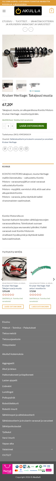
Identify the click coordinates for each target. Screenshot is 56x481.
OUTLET (6, 454)
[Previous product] (31, 29)
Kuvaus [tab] (6, 166)
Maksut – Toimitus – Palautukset (19, 327)
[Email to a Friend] (15, 148)
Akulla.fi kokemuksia (12, 353)
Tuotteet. (21, 21)
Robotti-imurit (9, 409)
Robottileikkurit (10, 403)
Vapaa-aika (8, 443)
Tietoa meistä (9, 333)
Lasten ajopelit (9, 380)
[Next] (49, 56)
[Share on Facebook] (10, 148)
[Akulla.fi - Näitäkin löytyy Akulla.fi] (28, 11)
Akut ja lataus (9, 368)
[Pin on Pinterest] (21, 148)
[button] (4, 11)
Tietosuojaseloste (11, 339)
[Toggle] (52, 449)
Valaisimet (7, 449)
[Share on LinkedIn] (26, 148)
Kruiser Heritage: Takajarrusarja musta (12, 287)
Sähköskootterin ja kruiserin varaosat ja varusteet (30, 22)
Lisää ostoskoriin (32, 125)
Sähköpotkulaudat (11, 426)
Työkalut (6, 432)
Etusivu (7, 21)
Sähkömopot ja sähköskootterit (18, 414)
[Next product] (25, 29)
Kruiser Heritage (9, 142)
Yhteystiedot (9, 344)
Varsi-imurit (8, 437)
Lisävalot (6, 386)
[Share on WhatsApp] (5, 148)
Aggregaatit (8, 363)
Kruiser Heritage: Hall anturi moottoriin (39, 287)
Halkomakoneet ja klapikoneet (17, 374)
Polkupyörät (8, 397)
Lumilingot (7, 391)
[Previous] (7, 56)
